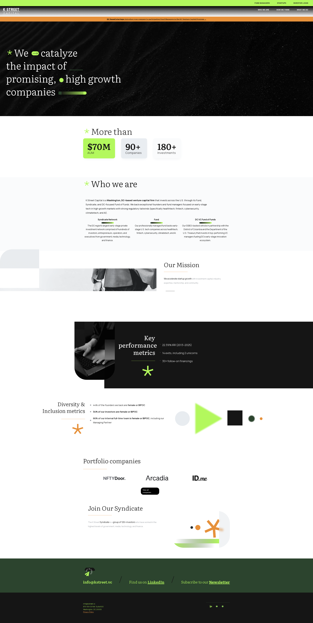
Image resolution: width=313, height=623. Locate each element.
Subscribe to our (205, 581)
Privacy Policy (88, 612)
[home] (11, 11)
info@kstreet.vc (97, 581)
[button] (263, 3)
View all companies (147, 491)
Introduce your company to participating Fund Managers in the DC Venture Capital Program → (156, 19)
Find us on (146, 581)
